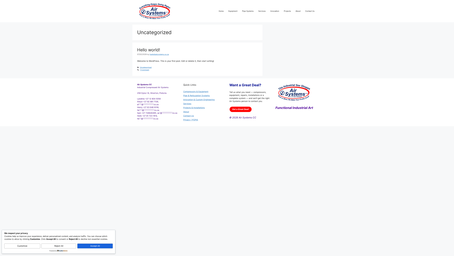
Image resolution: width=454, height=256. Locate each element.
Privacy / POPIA (190, 120)
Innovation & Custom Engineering (199, 99)
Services (262, 11)
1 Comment (144, 70)
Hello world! (148, 49)
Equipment (232, 11)
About (298, 11)
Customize (22, 246)
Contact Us (309, 11)
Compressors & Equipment (195, 91)
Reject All (58, 246)
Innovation (274, 11)
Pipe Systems (248, 11)
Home (221, 11)
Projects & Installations (194, 108)
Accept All (95, 246)
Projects (287, 11)
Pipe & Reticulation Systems (196, 95)
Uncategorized (146, 67)
